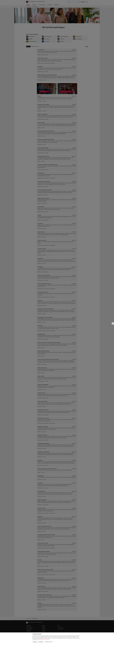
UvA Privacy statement (45, 639)
